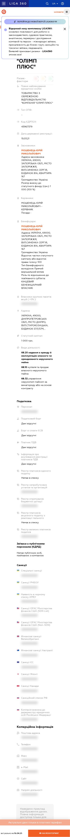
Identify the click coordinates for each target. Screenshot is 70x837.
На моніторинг (50, 833)
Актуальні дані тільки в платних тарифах (35, 822)
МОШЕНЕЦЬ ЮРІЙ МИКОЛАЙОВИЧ (31, 152)
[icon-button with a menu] (66, 11)
